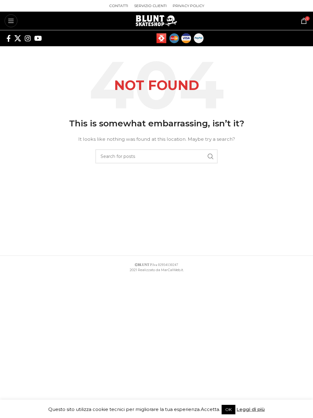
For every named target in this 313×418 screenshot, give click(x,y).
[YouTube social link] (38, 38)
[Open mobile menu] (11, 21)
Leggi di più (251, 409)
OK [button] (228, 409)
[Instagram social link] (27, 38)
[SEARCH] (211, 156)
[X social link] (18, 38)
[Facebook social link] (9, 38)
